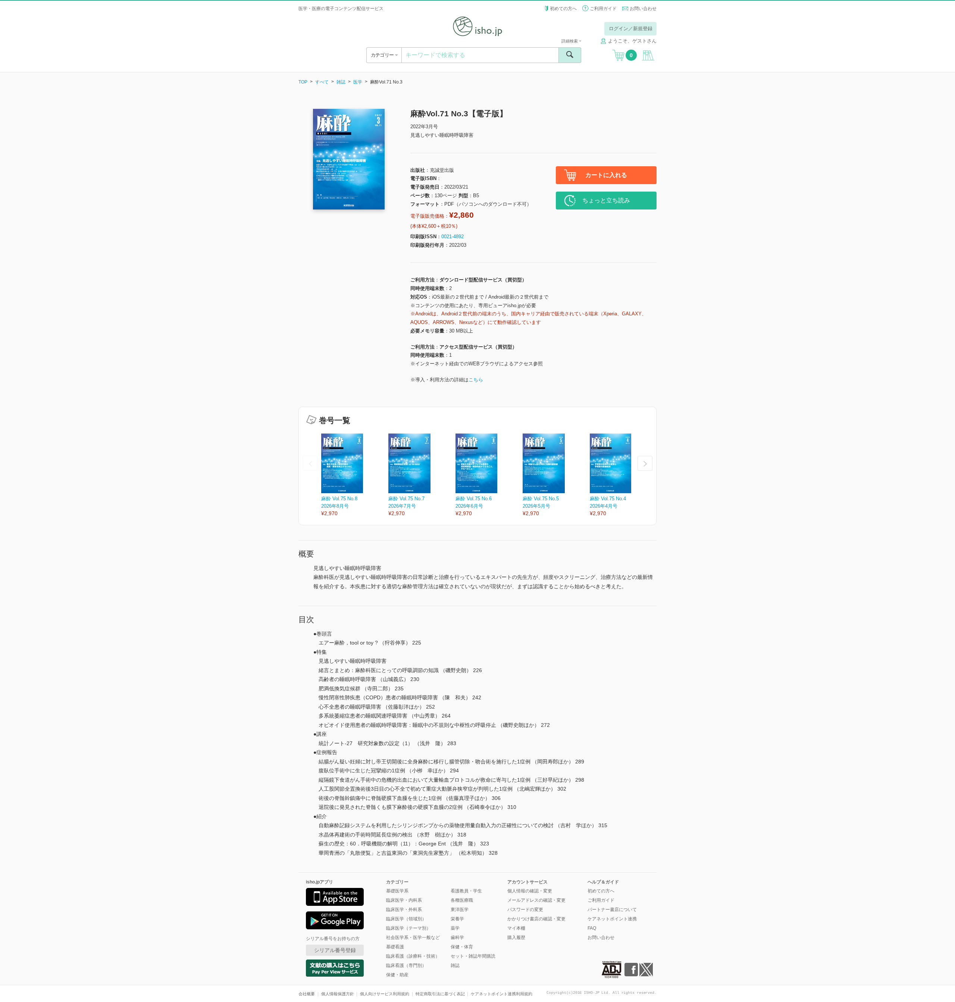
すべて (322, 82)
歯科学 (457, 937)
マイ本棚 (516, 928)
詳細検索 (570, 41)
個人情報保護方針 (337, 994)
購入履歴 (516, 937)
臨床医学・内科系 (404, 900)
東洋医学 (460, 909)
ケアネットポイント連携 (612, 918)
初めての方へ (563, 8)
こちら (476, 379)
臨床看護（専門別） (406, 965)
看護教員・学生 (466, 891)
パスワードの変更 (525, 909)
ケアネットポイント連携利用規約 (501, 994)
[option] (354, 475)
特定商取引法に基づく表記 (440, 994)
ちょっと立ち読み (606, 200)
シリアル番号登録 (335, 950)
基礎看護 (395, 946)
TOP (302, 82)
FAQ (592, 928)
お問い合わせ (643, 8)
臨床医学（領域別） (406, 918)
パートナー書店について (612, 909)
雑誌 (340, 82)
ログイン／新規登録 (630, 28)
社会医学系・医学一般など (413, 937)
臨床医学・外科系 (404, 909)
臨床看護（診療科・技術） (413, 956)
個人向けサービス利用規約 (384, 994)
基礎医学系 (397, 891)
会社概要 (306, 994)
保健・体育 (462, 946)
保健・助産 (397, 974)
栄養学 (457, 918)
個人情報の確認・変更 (529, 891)
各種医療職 (462, 900)
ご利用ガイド (603, 8)
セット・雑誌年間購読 (473, 956)
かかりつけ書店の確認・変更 (536, 918)
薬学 (455, 928)
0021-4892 (452, 236)
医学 (357, 82)
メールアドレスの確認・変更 (536, 900)
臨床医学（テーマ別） (408, 928)
